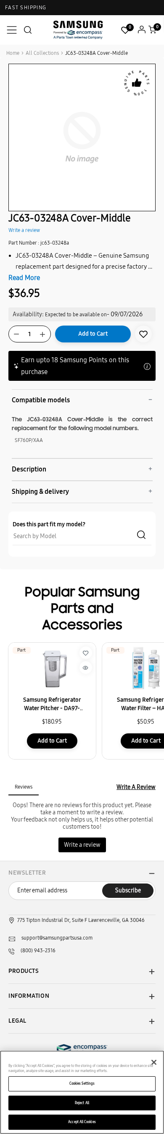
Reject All (82, 1103)
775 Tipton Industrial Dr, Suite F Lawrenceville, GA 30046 (81, 920)
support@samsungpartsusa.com (57, 938)
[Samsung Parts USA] (78, 29)
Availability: (28, 314)
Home (12, 53)
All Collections (42, 53)
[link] (143, 334)
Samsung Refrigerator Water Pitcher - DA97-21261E (52, 704)
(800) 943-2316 (38, 951)
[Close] (154, 1062)
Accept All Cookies (81, 1122)
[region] (82, 1092)
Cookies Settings (82, 1083)
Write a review (24, 230)
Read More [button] (24, 278)
